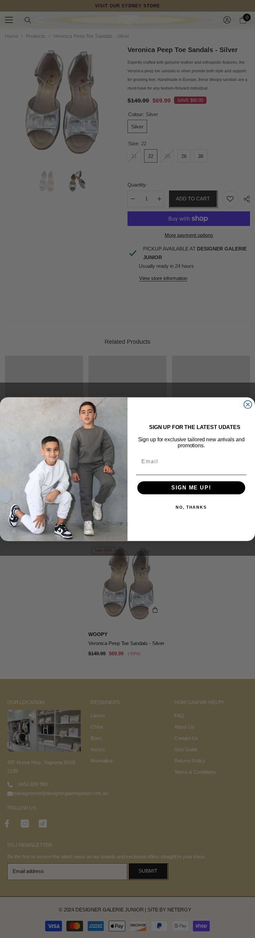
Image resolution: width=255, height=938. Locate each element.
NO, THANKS (191, 507)
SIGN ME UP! (191, 487)
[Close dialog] (248, 404)
